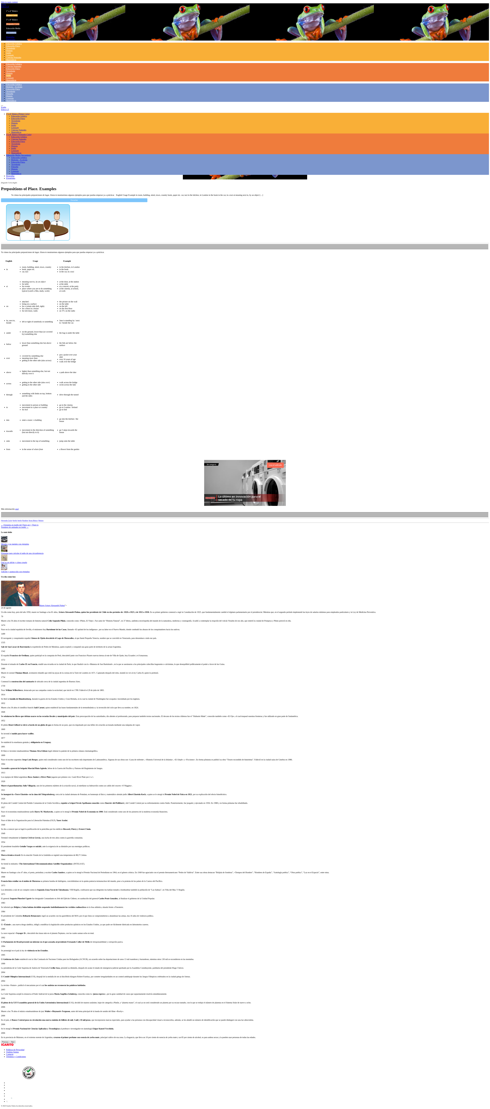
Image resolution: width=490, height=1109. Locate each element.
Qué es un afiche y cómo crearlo (14, 562)
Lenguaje (10, 55)
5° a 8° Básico (18, 134)
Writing (41, 520)
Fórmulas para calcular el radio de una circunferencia (22, 553)
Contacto (9, 1054)
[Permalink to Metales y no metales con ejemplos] (4, 542)
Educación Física (13, 46)
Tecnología (10, 48)
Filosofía (9, 94)
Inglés (8, 53)
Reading (25, 520)
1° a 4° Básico (18, 114)
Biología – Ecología (14, 87)
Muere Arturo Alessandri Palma (52, 605)
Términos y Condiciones (16, 1057)
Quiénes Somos (12, 1052)
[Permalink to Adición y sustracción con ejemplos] (4, 569)
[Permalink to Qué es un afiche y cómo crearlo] (4, 560)
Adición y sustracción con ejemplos (15, 572)
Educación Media (18, 155)
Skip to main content (9, 2)
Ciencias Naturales (13, 57)
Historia (9, 51)
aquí (17, 509)
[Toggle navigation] (2, 105)
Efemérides (10, 39)
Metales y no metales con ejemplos (15, 544)
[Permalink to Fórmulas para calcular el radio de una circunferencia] (4, 551)
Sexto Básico (33, 520)
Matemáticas (11, 60)
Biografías (10, 37)
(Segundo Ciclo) (6, 520)
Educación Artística (14, 44)
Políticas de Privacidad (15, 1050)
